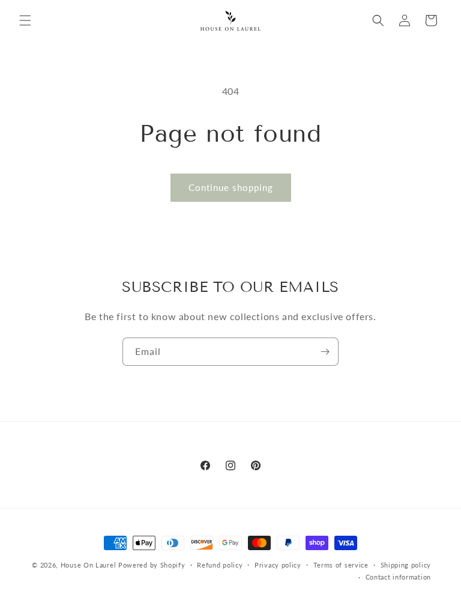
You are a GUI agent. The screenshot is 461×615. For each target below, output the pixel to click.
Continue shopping (230, 187)
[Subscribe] (325, 352)
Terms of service (341, 565)
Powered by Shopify (151, 565)
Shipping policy (406, 565)
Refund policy (220, 565)
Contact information (398, 577)
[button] (25, 20)
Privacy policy (278, 565)
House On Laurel (88, 565)
